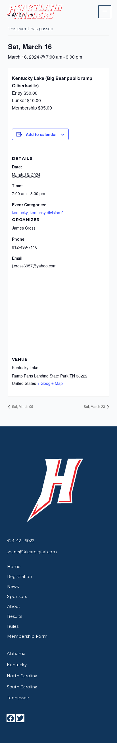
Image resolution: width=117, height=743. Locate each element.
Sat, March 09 (22, 406)
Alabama (16, 653)
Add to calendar (41, 134)
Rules (12, 626)
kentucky (20, 212)
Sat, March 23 (95, 406)
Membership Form (27, 636)
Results (14, 616)
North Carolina (22, 675)
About (13, 606)
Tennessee (18, 697)
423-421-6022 (20, 540)
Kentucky (17, 664)
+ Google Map (50, 383)
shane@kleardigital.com (32, 551)
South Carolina (22, 687)
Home (13, 566)
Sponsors (17, 596)
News (13, 586)
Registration (19, 576)
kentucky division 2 (47, 212)
